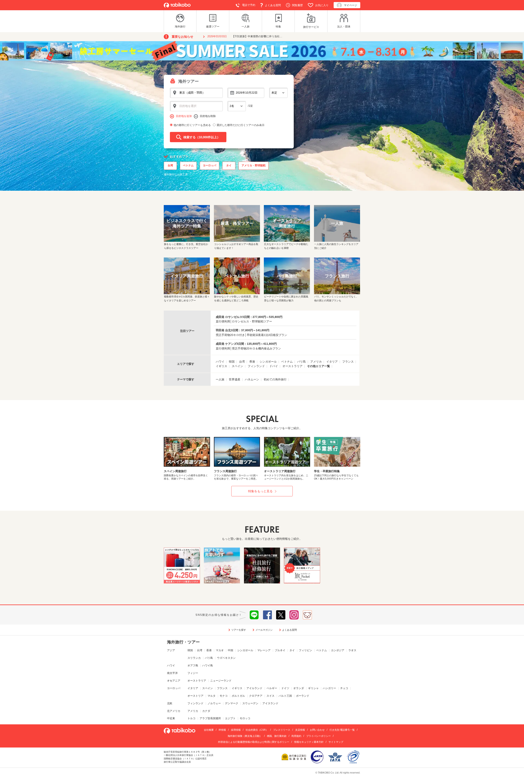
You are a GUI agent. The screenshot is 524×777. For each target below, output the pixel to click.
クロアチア (255, 695)
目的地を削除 (208, 116)
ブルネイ (280, 650)
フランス (348, 361)
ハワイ (220, 361)
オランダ (298, 688)
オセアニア (173, 680)
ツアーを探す (238, 629)
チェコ (344, 688)
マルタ (212, 695)
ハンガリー (329, 688)
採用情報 (236, 729)
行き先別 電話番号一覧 (342, 729)
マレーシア (264, 650)
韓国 (232, 361)
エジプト (230, 718)
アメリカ (316, 361)
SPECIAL (262, 419)
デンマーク (231, 703)
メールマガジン (264, 629)
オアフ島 (192, 665)
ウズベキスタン (226, 657)
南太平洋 (172, 673)
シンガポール (268, 361)
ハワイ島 (207, 665)
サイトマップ (336, 742)
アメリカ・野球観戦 (253, 165)
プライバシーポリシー (318, 736)
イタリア (332, 361)
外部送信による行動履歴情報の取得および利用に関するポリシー (253, 742)
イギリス (221, 366)
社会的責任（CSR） (257, 729)
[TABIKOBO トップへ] (177, 5)
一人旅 (220, 379)
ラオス (352, 650)
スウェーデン (250, 703)
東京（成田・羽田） (192, 92)
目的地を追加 (184, 116)
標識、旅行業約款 (277, 736)
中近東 (171, 718)
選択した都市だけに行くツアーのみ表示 (240, 125)
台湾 (170, 165)
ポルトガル (238, 695)
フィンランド (256, 366)
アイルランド (254, 688)
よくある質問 (289, 629)
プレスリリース (281, 729)
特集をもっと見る (260, 491)
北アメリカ (173, 710)
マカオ (220, 650)
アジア (171, 650)
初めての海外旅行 (275, 379)
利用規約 (296, 736)
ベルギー (272, 688)
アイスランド (270, 703)
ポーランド (302, 695)
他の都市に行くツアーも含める (192, 125)
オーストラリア (292, 366)
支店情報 (300, 729)
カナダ (206, 710)
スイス (270, 695)
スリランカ (194, 657)
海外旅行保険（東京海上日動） (245, 736)
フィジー (192, 673)
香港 (252, 361)
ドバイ (273, 366)
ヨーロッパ (209, 165)
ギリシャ (313, 688)
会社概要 (209, 729)
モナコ (224, 695)
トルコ (191, 718)
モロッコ (245, 718)
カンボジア (337, 650)
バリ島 (301, 361)
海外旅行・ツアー (183, 642)
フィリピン (305, 650)
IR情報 (222, 729)
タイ (229, 165)
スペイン (237, 366)
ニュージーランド (221, 680)
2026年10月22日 (246, 92)
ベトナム (188, 165)
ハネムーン (252, 379)
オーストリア (195, 695)
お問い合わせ (317, 729)
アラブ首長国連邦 (210, 718)
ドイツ (285, 688)
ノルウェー (214, 703)
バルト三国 (285, 695)
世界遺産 (234, 379)
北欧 (169, 703)
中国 (230, 650)
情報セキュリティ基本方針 (309, 742)
